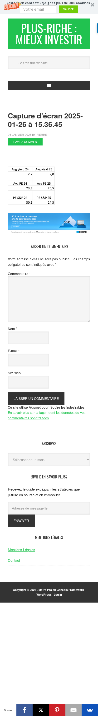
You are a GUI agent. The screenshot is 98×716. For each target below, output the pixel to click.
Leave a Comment (25, 142)
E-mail (14, 350)
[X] (41, 710)
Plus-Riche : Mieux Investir (49, 33)
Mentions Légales (21, 549)
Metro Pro (45, 590)
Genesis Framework (70, 590)
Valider (68, 9)
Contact (14, 560)
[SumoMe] (90, 710)
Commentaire (19, 273)
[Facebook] (24, 710)
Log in (58, 594)
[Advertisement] (53, 157)
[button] (49, 7)
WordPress (44, 594)
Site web (14, 372)
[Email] (73, 710)
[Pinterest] (57, 710)
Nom (12, 328)
